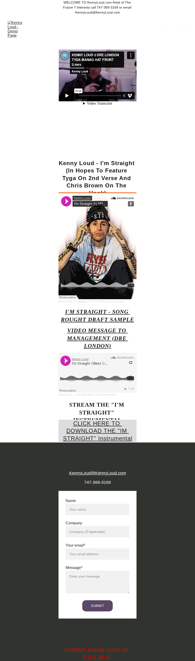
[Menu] (184, 29)
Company (74, 523)
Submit (97, 606)
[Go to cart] (163, 29)
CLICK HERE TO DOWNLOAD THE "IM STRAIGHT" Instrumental (97, 431)
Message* (74, 568)
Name (71, 501)
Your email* (75, 545)
